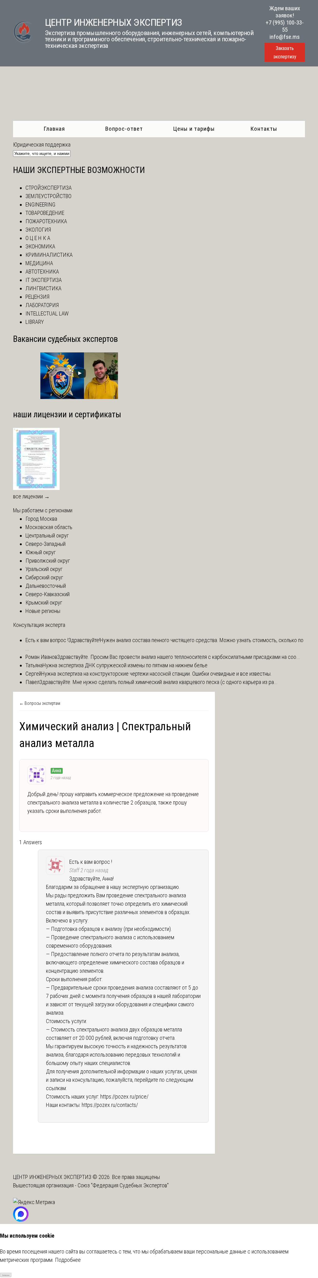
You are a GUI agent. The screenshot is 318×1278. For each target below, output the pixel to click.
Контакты (263, 128)
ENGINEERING (40, 204)
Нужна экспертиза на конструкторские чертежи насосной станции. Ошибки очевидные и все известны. (156, 673)
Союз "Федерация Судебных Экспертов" (123, 1185)
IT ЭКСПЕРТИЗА (43, 280)
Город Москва (41, 518)
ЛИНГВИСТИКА (43, 288)
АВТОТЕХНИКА (42, 271)
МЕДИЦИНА (39, 263)
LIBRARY (34, 322)
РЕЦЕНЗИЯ (37, 296)
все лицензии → (31, 496)
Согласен (5, 1275)
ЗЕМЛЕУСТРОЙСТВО (48, 196)
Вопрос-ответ (124, 128)
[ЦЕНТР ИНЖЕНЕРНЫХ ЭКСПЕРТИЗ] (22, 41)
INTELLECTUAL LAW (47, 313)
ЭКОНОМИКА (40, 246)
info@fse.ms (285, 36)
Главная (54, 128)
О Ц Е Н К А (37, 238)
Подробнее (68, 1260)
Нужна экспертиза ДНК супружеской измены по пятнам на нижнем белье (125, 665)
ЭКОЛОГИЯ (38, 229)
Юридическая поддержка (41, 144)
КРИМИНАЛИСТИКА (49, 255)
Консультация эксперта (39, 625)
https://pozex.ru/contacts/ (110, 1105)
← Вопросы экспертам (39, 703)
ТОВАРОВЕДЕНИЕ (44, 213)
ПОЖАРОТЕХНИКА (46, 221)
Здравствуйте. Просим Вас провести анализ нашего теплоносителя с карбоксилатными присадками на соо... (178, 657)
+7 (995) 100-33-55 (285, 26)
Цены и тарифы (194, 128)
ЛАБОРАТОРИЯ (42, 305)
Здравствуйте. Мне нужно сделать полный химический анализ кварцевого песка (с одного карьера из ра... (158, 682)
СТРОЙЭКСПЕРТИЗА (48, 187)
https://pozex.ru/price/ (124, 1096)
